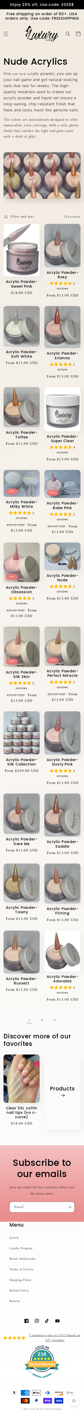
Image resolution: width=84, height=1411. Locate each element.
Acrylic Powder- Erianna (62, 355)
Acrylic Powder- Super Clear (62, 438)
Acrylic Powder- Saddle (62, 844)
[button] (6, 34)
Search (14, 1238)
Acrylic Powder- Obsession (22, 589)
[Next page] (54, 1020)
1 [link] (29, 1020)
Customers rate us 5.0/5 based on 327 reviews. (54, 1338)
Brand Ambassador (22, 1259)
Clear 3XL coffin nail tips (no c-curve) (21, 1112)
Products (62, 1089)
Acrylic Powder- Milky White (22, 504)
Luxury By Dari (37, 1409)
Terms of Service (21, 1269)
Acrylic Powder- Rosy (62, 274)
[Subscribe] (69, 1207)
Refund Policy (19, 1291)
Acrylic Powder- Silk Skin (22, 674)
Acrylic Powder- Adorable (62, 978)
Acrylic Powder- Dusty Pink (62, 762)
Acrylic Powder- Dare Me (22, 841)
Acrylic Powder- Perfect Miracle (62, 673)
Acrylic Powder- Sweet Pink (22, 283)
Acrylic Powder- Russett (22, 981)
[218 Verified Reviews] (42, 1381)
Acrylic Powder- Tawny (22, 909)
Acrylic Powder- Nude (62, 577)
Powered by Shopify (53, 1409)
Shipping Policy (20, 1280)
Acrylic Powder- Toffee (22, 434)
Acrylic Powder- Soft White (22, 354)
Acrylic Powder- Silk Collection (22, 762)
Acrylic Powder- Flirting (62, 911)
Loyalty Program (21, 1248)
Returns (14, 1301)
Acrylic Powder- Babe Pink (62, 505)
